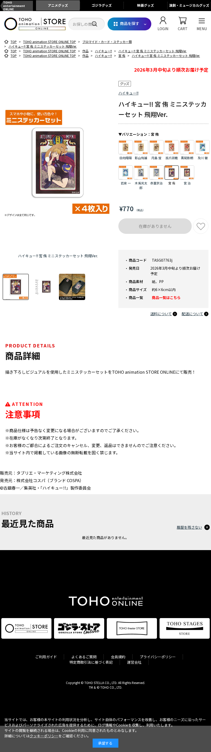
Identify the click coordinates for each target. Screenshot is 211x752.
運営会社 (134, 662)
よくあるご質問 (83, 656)
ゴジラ (102, 5)
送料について (161, 313)
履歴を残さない (189, 527)
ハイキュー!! (128, 93)
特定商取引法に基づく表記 (91, 662)
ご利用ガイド (46, 656)
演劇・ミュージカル (189, 5)
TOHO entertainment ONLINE (14, 6)
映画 (145, 5)
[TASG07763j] (16, 287)
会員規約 (118, 656)
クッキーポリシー (44, 735)
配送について (192, 313)
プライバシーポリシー (158, 656)
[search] (94, 24)
